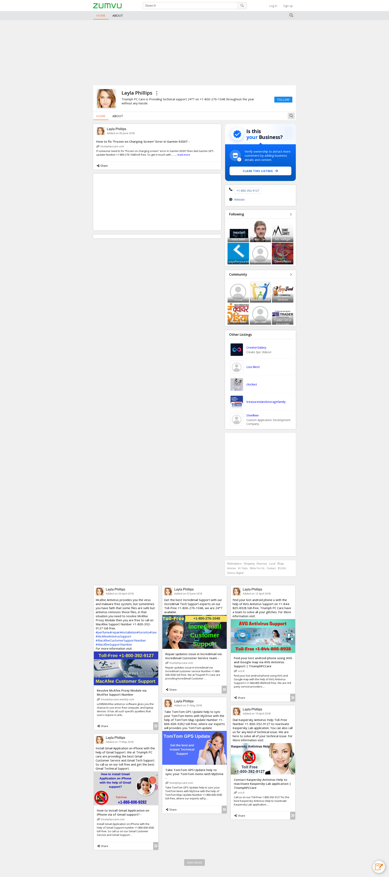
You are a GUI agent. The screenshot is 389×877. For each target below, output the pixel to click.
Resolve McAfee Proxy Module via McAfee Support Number (121, 692)
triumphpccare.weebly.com (117, 699)
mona (238, 300)
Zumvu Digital (235, 573)
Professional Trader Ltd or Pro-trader (282, 320)
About (117, 15)
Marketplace (234, 563)
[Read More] (155, 726)
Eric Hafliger (283, 239)
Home (101, 15)
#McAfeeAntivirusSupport (113, 636)
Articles (231, 568)
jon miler (260, 322)
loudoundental (260, 300)
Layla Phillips (116, 129)
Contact (271, 568)
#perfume (103, 632)
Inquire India (238, 322)
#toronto (143, 632)
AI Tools (243, 568)
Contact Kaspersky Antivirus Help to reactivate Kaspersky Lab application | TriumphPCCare (262, 784)
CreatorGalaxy (256, 347)
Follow (283, 100)
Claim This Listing (258, 171)
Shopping (249, 563)
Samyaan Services (283, 298)
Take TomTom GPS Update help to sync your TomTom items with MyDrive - (194, 774)
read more (183, 154)
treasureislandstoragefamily (266, 402)
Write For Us (257, 568)
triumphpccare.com (112, 146)
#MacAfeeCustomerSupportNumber (121, 640)
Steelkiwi (252, 415)
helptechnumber (261, 261)
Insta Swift (238, 239)
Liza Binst (253, 367)
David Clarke (260, 239)
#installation (128, 632)
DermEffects (283, 261)
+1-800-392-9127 (247, 191)
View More (194, 862)
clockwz (251, 384)
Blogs (280, 563)
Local (272, 563)
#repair (115, 632)
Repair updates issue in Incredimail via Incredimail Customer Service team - (193, 656)
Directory (261, 563)
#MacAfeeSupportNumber (114, 644)
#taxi (153, 632)
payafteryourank (239, 261)
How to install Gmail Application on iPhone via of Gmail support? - (123, 812)
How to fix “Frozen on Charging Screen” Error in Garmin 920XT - (143, 141)
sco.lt (241, 671)
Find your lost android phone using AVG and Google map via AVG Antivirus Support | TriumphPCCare (263, 662)
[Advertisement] (194, 52)
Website (239, 199)
